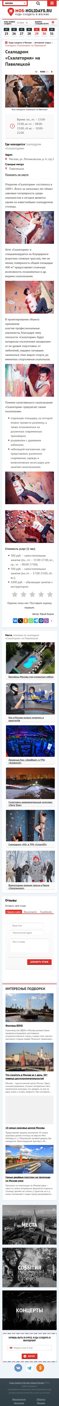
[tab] (13, 912)
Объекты (41, 1399)
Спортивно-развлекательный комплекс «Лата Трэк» (30, 804)
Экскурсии (19, 1403)
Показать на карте (16, 175)
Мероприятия (19, 1399)
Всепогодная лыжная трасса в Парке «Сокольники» (28, 887)
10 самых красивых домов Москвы (25, 1127)
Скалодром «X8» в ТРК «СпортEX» (27, 844)
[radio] (13, 595)
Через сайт (13, 912)
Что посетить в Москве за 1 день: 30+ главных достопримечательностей (27, 1076)
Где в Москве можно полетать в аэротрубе (26, 719)
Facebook (46, 912)
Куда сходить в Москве (32, 14)
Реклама (41, 1403)
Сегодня (20, 23)
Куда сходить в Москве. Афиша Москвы (26, 1382)
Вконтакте (30, 912)
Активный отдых (42, 42)
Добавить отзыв (39, 961)
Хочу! (31, 1356)
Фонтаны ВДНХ (14, 1025)
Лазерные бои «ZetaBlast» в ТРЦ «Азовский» (26, 761)
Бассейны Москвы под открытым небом (30, 676)
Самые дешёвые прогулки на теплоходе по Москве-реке (28, 1179)
